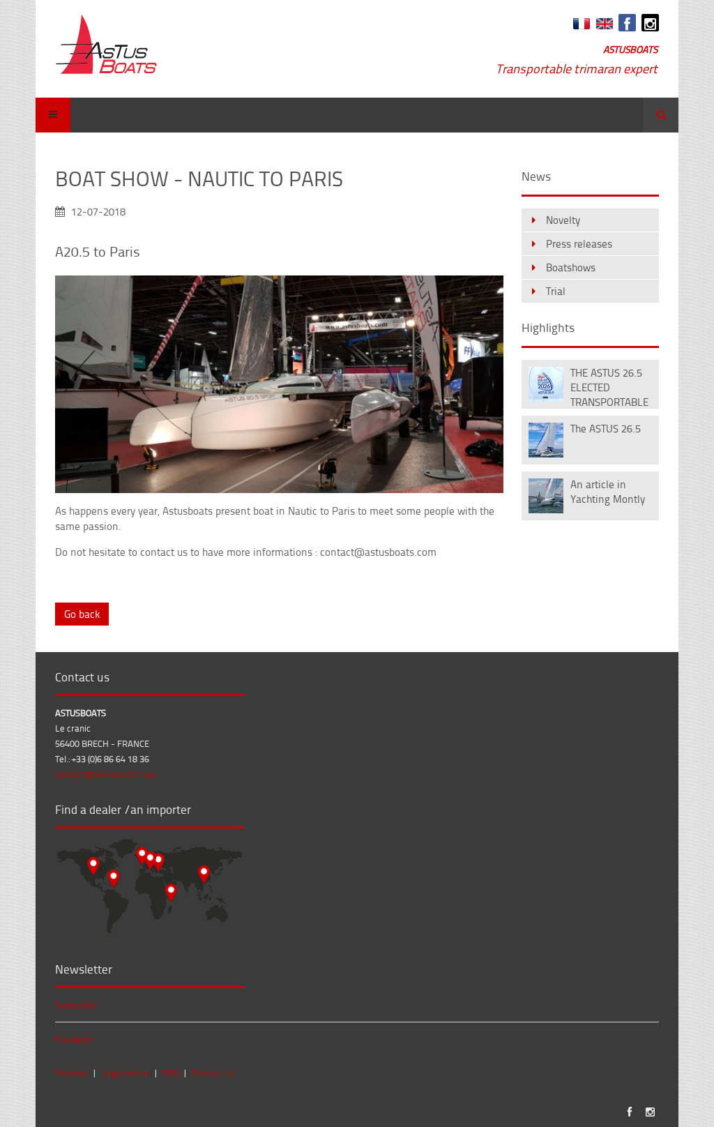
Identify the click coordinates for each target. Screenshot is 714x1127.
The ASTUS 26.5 (605, 428)
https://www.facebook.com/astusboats (629, 1112)
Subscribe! (76, 1005)
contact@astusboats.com (106, 774)
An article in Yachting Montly (607, 491)
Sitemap (71, 1072)
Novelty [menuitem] (563, 220)
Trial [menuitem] (555, 291)
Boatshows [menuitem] (570, 267)
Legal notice (125, 1072)
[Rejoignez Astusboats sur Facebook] (627, 22)
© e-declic (74, 1039)
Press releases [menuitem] (579, 243)
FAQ (170, 1072)
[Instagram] (650, 22)
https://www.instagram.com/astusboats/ (650, 1112)
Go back (82, 614)
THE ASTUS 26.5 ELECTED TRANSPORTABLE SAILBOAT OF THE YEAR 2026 (610, 385)
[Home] (106, 45)
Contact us (213, 1072)
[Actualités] (580, 25)
